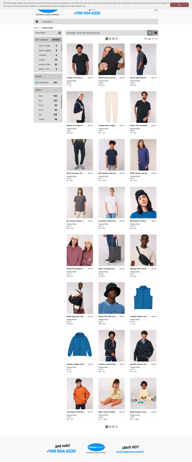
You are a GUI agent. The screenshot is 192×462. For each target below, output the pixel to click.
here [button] (84, 6)
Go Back (56, 40)
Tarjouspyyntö (47, 22)
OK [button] (179, 5)
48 (153, 39)
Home (36, 28)
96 (156, 39)
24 (150, 39)
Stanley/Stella (47, 28)
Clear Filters (40, 33)
